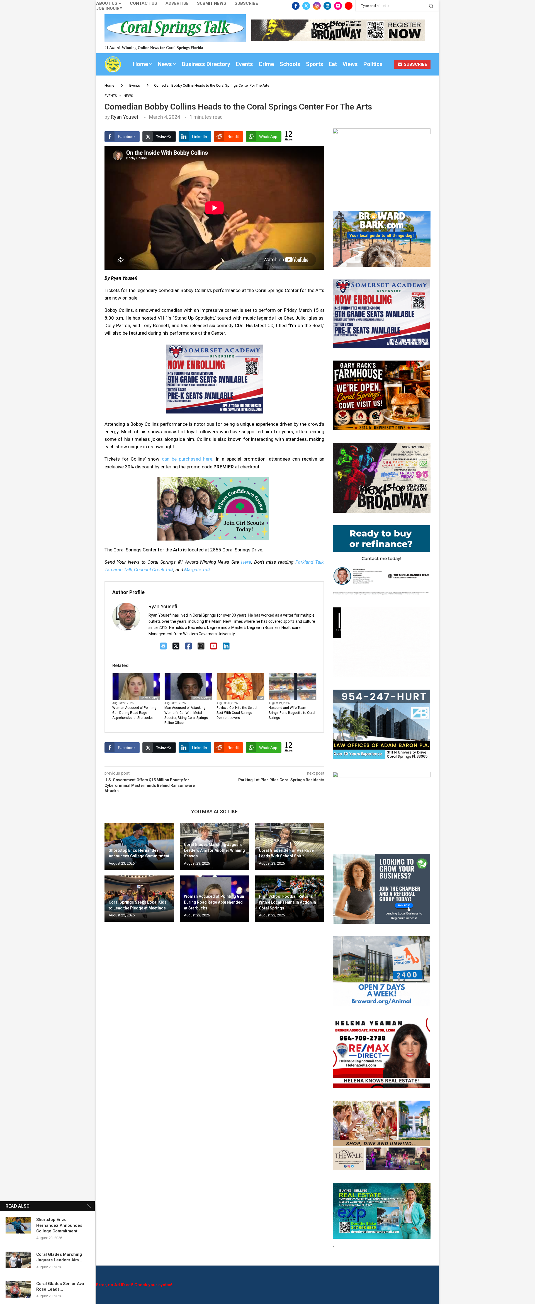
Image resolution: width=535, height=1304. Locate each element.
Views (350, 64)
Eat (333, 64)
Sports (314, 64)
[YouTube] (213, 646)
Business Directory (206, 64)
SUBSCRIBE (415, 64)
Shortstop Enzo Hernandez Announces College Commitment (59, 1225)
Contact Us (143, 3)
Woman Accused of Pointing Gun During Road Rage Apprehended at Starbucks (134, 713)
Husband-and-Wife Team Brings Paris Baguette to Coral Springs (292, 713)
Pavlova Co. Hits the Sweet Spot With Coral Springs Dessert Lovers (237, 713)
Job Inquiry (109, 8)
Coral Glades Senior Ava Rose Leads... (60, 1286)
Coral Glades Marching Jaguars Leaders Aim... (59, 1257)
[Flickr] (338, 6)
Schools (289, 64)
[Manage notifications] (14, 1289)
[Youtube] (348, 6)
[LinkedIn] (226, 646)
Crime (266, 64)
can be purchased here (187, 459)
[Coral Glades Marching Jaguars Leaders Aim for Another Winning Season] (18, 1260)
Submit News (211, 3)
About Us (106, 3)
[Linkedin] (327, 6)
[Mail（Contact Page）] (163, 646)
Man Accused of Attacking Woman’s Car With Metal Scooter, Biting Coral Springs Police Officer (186, 715)
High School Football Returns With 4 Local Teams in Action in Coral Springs (287, 902)
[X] (176, 646)
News (165, 64)
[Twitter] (306, 6)
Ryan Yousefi (125, 117)
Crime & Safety (150, 698)
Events (244, 64)
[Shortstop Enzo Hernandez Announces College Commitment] (18, 1225)
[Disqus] (214, 1006)
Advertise (177, 3)
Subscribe (246, 3)
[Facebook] (296, 6)
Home (140, 64)
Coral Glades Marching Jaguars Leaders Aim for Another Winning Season (214, 850)
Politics (373, 64)
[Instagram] (317, 6)
